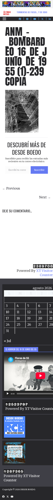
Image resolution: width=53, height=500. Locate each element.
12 (29, 312)
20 (40, 318)
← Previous (11, 188)
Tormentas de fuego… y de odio (32, 12)
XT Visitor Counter (44, 273)
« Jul (7, 341)
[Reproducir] (7, 393)
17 (7, 318)
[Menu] (4, 19)
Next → (45, 197)
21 (50, 318)
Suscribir (39, 169)
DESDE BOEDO (27, 489)
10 (7, 312)
